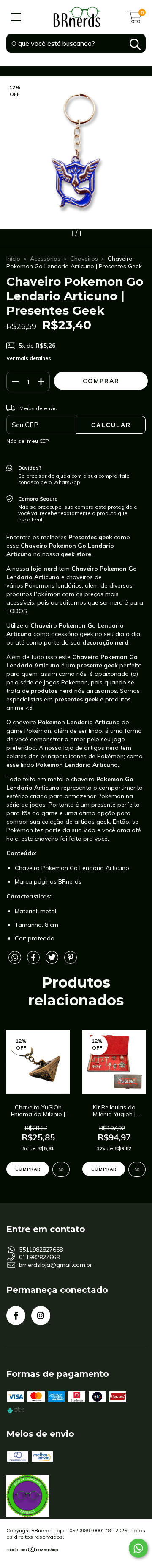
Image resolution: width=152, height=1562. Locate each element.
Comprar (104, 1169)
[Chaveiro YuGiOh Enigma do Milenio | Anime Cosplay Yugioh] (61, 1169)
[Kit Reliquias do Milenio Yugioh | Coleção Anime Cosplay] (137, 1169)
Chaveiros (84, 258)
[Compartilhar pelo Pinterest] (70, 961)
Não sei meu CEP (27, 441)
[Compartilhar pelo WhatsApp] (14, 958)
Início (13, 258)
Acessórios (45, 258)
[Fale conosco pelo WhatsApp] (138, 1548)
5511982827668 (41, 1249)
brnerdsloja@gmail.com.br (55, 1265)
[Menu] (15, 17)
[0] (134, 19)
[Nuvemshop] (32, 1550)
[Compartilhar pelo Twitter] (53, 961)
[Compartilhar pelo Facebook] (34, 961)
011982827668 (39, 1257)
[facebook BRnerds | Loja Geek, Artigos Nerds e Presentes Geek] (15, 1315)
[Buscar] (135, 44)
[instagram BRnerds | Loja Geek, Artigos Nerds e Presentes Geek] (40, 1315)
